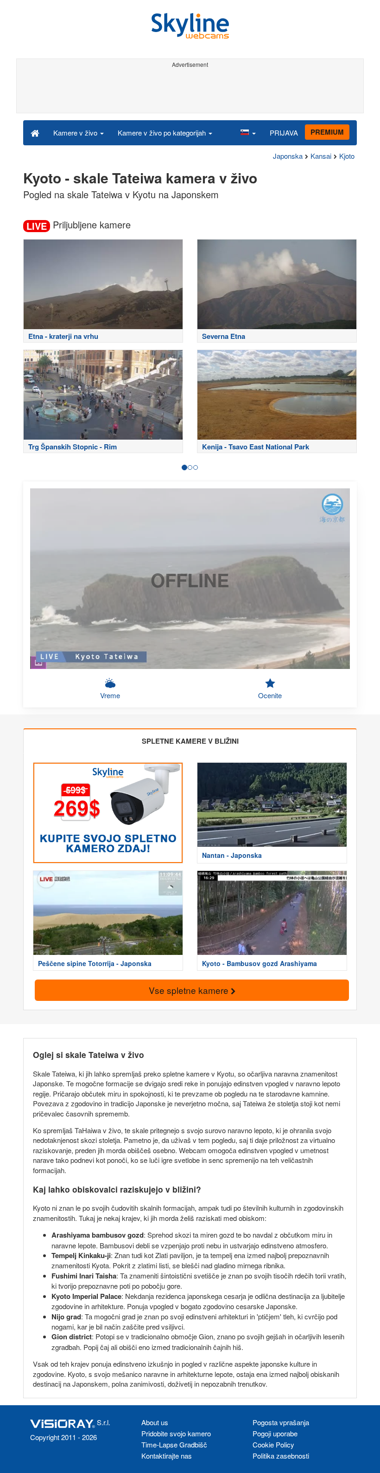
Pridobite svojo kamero (176, 1433)
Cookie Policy (273, 1444)
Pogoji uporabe (275, 1433)
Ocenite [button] (270, 695)
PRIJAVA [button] (284, 132)
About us (154, 1422)
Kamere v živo (76, 132)
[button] (248, 132)
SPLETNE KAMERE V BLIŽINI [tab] (190, 741)
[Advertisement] (188, 92)
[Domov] (35, 132)
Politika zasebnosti (281, 1455)
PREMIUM (327, 132)
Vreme (110, 695)
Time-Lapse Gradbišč (174, 1444)
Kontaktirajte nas (166, 1455)
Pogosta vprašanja (281, 1422)
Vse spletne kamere (190, 990)
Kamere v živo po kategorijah (163, 132)
